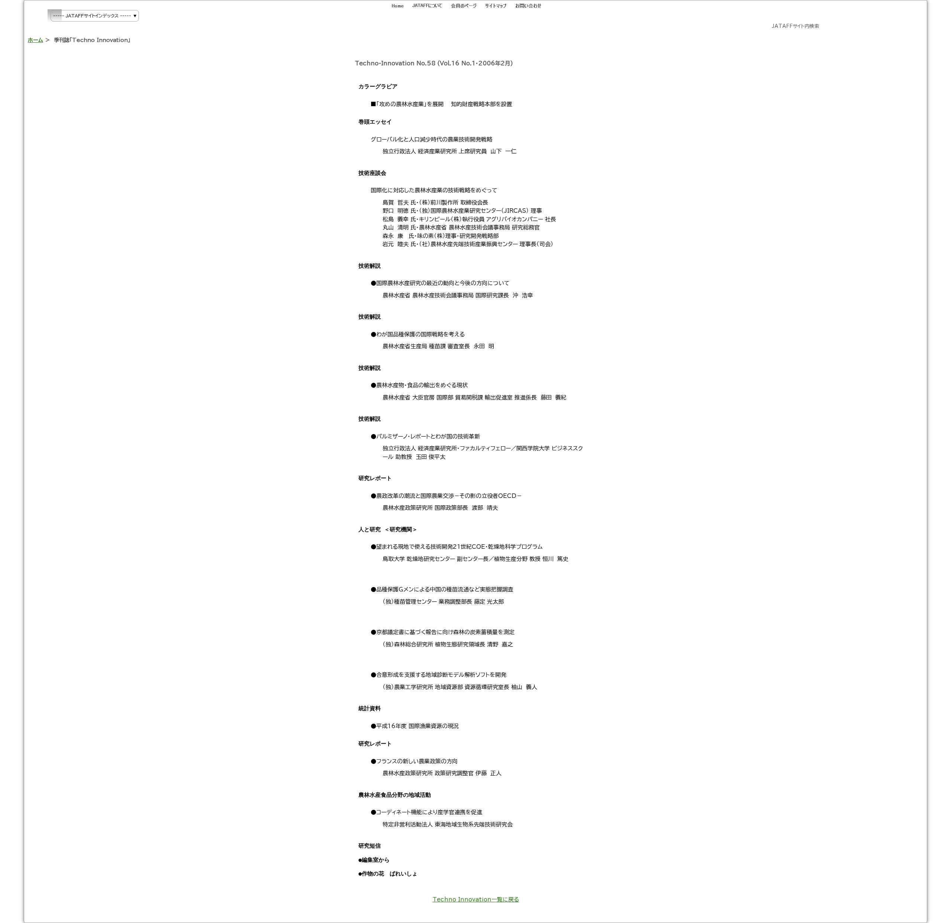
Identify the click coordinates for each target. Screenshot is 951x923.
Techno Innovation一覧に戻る (475, 899)
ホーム (35, 40)
